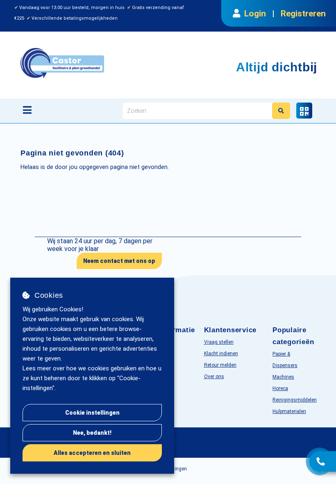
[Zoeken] (281, 111)
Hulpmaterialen (289, 411)
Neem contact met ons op (119, 261)
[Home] (104, 63)
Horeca (280, 388)
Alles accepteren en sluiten (92, 453)
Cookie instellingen (92, 412)
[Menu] (27, 110)
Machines (283, 377)
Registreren (303, 13)
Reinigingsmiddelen (294, 400)
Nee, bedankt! (92, 432)
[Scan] (304, 111)
